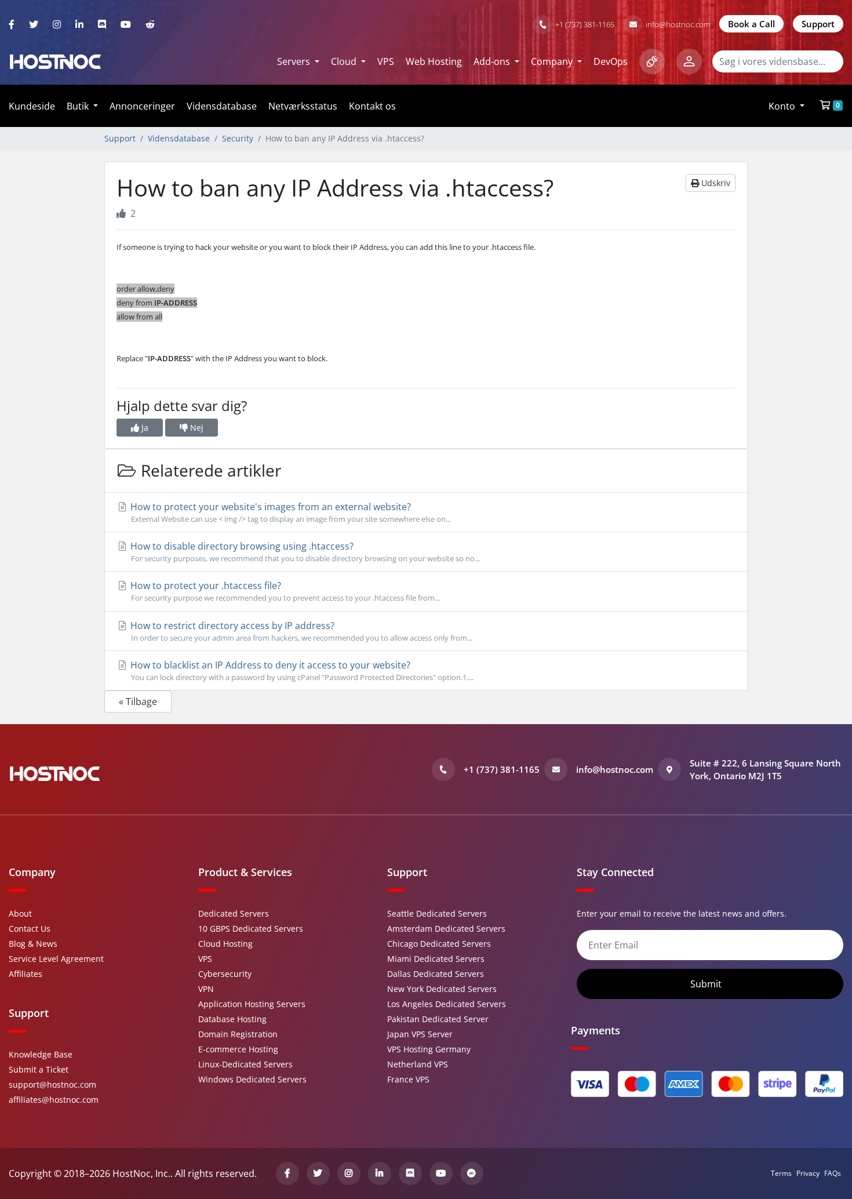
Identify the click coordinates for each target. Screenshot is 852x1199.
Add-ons (493, 61)
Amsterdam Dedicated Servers (446, 928)
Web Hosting (434, 61)
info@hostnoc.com (678, 24)
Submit (707, 984)
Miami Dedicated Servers (436, 958)
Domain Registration (238, 1034)
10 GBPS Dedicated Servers (250, 928)
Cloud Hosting (225, 943)
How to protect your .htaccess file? (284, 591)
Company (553, 61)
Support (818, 24)
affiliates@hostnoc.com (54, 1099)
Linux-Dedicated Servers (245, 1064)
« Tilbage (138, 701)
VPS (385, 61)
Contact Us (29, 928)
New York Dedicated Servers (442, 988)
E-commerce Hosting (238, 1049)
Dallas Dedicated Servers (435, 973)
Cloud (345, 61)
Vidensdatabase (222, 106)
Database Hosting (232, 1018)
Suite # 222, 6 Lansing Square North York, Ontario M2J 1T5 (765, 769)
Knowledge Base (40, 1054)
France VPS (408, 1079)
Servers (294, 61)
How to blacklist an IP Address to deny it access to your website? (301, 670)
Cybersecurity (225, 973)
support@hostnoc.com (52, 1084)
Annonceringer (142, 106)
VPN (206, 988)
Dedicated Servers (233, 913)
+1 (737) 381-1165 (584, 24)
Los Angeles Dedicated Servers (446, 1003)
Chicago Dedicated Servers (439, 943)
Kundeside (32, 106)
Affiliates (25, 973)
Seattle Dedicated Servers (437, 913)
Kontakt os (372, 106)
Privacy (808, 1173)
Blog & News (33, 943)
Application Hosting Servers (251, 1003)
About (20, 913)
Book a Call (751, 24)
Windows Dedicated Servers (252, 1079)
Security (237, 138)
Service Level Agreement (56, 958)
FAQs (832, 1173)
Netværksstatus (302, 106)
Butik (79, 106)
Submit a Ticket (38, 1069)
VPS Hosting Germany (429, 1049)
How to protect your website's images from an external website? (289, 512)
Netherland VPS (417, 1064)
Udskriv (714, 182)
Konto (783, 106)
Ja (143, 427)
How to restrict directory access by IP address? (300, 631)
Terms (781, 1173)
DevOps (611, 61)
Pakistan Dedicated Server (438, 1018)
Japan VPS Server (420, 1034)
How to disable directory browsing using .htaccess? (304, 552)
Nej (195, 427)
